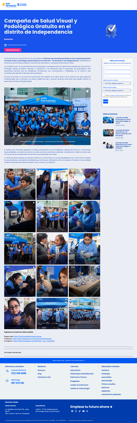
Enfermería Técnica (78, 377)
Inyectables (106, 377)
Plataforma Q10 (44, 377)
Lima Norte (40, 405)
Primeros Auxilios (108, 384)
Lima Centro (10, 405)
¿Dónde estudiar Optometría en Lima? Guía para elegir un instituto (124, 145)
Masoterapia (107, 380)
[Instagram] (76, 411)
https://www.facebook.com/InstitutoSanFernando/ (32, 339)
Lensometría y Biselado (111, 394)
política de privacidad (117, 95)
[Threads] (87, 411)
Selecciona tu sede (109, 87)
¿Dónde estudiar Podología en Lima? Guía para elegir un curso (123, 120)
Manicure (105, 387)
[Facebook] (72, 411)
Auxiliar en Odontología (80, 388)
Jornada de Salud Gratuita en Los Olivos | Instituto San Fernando (123, 133)
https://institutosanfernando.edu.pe (27, 336)
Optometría (75, 370)
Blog (39, 374)
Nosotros (41, 370)
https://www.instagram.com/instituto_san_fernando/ (34, 341)
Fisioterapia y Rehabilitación (82, 374)
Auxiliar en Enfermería (79, 385)
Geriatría (105, 370)
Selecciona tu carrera (110, 80)
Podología (106, 374)
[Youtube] (83, 411)
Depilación (106, 391)
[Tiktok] (80, 411)
